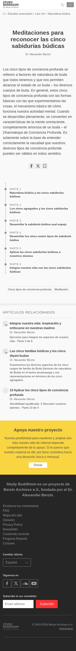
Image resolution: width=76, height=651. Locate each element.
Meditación (61, 289)
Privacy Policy (13, 524)
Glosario (9, 520)
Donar (38, 465)
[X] (38, 166)
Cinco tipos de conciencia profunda (29, 289)
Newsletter (10, 529)
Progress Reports (15, 538)
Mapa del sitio (12, 515)
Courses (9, 543)
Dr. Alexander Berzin (38, 54)
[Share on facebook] (31, 166)
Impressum (66, 628)
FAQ (6, 510)
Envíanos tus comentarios (21, 506)
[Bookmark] (45, 166)
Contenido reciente (16, 534)
